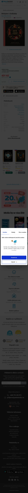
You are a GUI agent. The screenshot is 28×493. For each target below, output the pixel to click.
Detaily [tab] (13, 232)
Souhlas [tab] (5, 232)
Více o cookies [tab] (22, 232)
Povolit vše (14, 257)
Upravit (13, 262)
